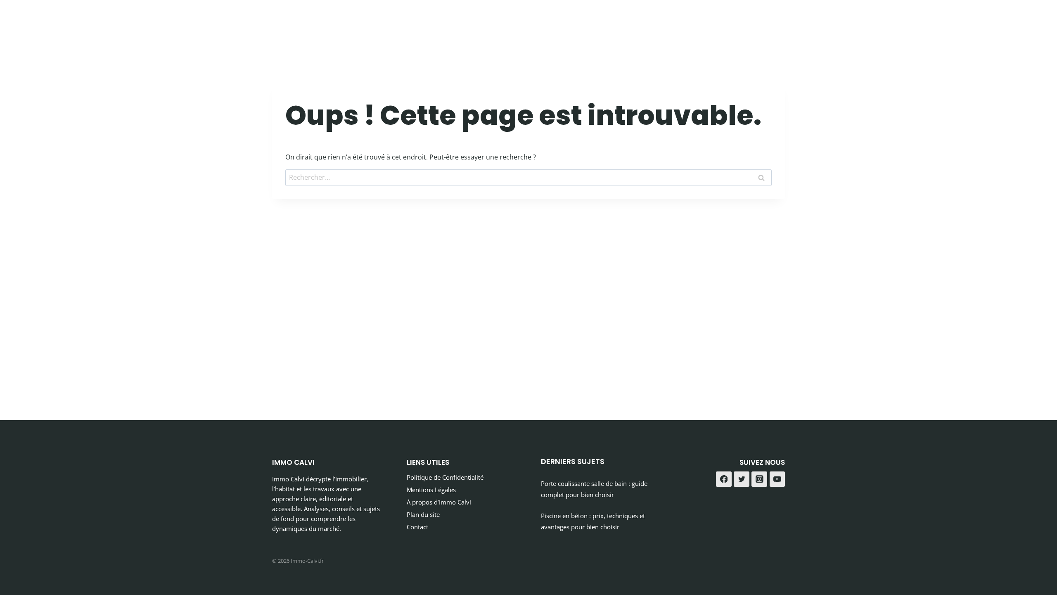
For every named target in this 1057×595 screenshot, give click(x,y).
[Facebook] (724, 479)
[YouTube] (777, 479)
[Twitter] (741, 479)
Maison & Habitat (745, 24)
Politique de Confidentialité (445, 477)
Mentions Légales (431, 490)
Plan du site (423, 514)
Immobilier (678, 24)
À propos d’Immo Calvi (439, 502)
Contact (417, 527)
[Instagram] (759, 479)
